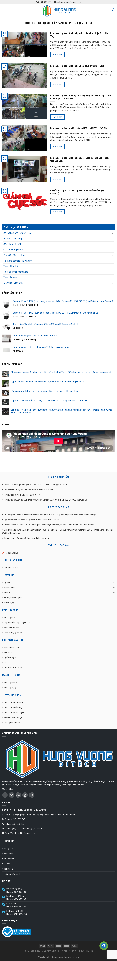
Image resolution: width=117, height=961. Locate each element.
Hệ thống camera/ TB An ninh (17, 260)
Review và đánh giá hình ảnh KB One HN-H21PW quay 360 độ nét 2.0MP (36, 485)
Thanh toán (9, 859)
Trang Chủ (8, 848)
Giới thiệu (35, 951)
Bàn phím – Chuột (12, 647)
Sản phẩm (8, 853)
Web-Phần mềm (49, 951)
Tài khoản (8, 869)
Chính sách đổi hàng (13, 707)
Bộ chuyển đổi (10, 617)
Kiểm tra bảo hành (12, 874)
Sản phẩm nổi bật (12, 244)
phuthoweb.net (11, 567)
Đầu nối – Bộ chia (11, 627)
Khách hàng (9, 587)
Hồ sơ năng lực (11, 553)
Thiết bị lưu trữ (10, 266)
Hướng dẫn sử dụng (13, 597)
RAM (6, 662)
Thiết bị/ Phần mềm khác (15, 271)
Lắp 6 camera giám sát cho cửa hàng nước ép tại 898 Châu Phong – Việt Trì (48, 381)
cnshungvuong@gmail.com (68, 2)
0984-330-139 (44, 2)
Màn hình (8, 652)
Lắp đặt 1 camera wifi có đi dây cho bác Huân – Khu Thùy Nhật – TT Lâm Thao (49, 400)
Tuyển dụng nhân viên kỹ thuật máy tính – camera (26, 538)
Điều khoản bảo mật (13, 717)
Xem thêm (57, 55)
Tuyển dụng (9, 603)
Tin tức (7, 592)
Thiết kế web (44, 957)
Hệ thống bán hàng (12, 238)
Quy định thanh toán (13, 722)
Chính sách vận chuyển (14, 712)
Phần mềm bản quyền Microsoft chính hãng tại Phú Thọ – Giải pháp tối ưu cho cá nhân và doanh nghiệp (61, 372)
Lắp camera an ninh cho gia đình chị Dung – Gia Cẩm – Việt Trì (31, 520)
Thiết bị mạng (10, 277)
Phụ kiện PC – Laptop (13, 667)
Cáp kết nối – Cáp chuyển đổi (17, 622)
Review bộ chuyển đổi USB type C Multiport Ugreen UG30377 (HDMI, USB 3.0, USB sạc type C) (45, 500)
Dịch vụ (7, 582)
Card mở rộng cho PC (13, 249)
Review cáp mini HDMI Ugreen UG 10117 (22, 495)
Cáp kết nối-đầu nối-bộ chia (17, 233)
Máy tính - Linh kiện (13, 282)
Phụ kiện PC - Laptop (14, 255)
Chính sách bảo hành (13, 702)
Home (26, 951)
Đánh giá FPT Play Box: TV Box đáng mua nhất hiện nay (28, 490)
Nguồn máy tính (11, 657)
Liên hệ (7, 864)
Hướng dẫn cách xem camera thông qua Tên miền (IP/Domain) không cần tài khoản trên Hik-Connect (49, 525)
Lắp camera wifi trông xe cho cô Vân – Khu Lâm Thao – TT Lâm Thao (45, 391)
